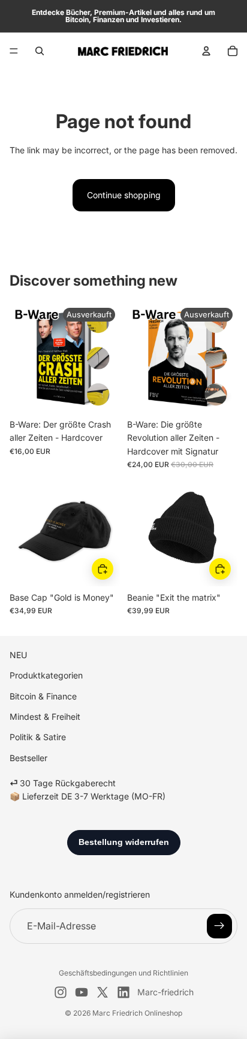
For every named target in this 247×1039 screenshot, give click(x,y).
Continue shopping (124, 195)
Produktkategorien (46, 675)
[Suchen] (39, 51)
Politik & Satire (38, 737)
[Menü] (14, 51)
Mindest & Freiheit (45, 716)
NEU (18, 655)
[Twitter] (102, 992)
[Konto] (206, 51)
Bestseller (28, 758)
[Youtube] (81, 992)
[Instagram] (60, 992)
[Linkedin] (123, 992)
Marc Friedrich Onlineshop (137, 1012)
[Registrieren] (219, 926)
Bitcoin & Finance (43, 696)
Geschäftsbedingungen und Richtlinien (123, 972)
